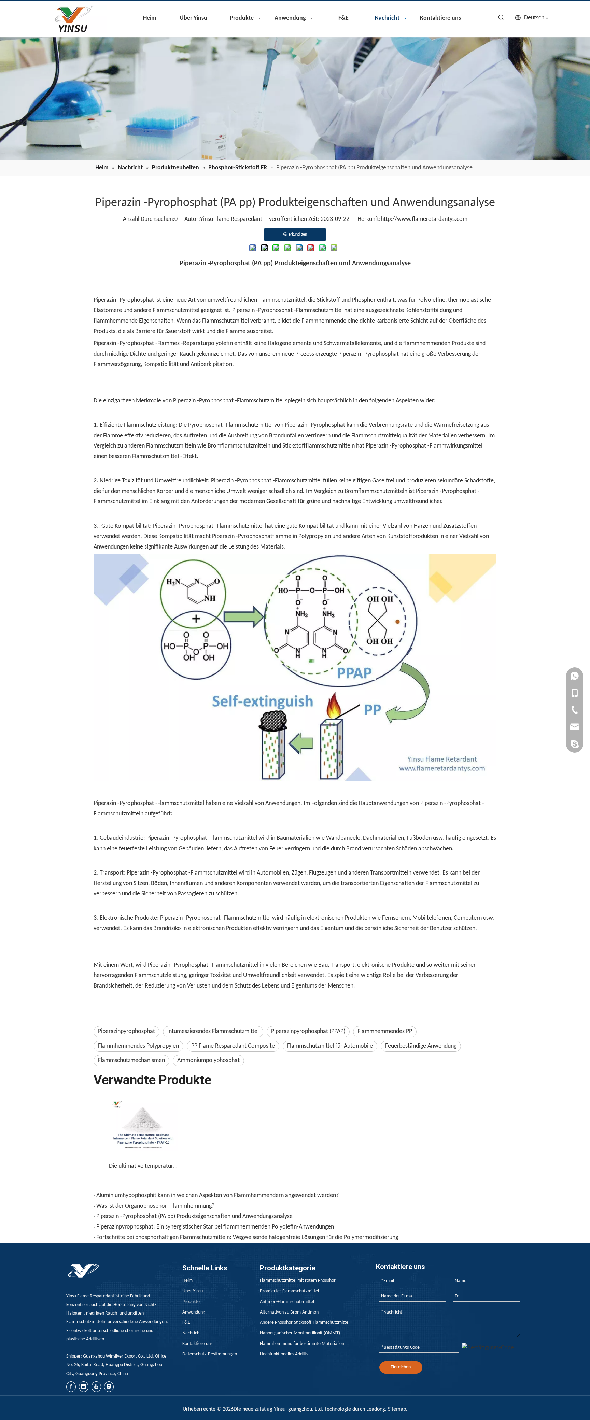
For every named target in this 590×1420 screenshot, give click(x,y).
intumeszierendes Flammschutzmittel (213, 1031)
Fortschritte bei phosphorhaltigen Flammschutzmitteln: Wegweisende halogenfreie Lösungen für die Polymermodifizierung (247, 1237)
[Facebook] (71, 1386)
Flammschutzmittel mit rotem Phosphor (298, 1280)
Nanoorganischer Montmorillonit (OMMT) (300, 1333)
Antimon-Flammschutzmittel (287, 1301)
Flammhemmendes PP (384, 1031)
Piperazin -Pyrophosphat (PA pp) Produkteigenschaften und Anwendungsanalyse (194, 1216)
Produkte (191, 1301)
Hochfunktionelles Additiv (284, 1354)
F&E (186, 1322)
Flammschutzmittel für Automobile (330, 1046)
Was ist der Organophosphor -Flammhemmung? (155, 1206)
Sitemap (397, 1409)
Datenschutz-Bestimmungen (209, 1354)
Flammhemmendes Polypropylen (138, 1046)
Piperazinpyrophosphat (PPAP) (308, 1031)
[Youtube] (96, 1386)
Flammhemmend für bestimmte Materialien (302, 1343)
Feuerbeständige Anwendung (420, 1046)
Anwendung (193, 1312)
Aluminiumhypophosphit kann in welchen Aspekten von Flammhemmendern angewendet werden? (217, 1195)
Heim (187, 1280)
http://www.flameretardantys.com (424, 219)
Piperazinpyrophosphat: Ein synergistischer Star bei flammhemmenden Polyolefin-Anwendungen (215, 1227)
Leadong (375, 1409)
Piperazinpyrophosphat (126, 1031)
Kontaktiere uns (197, 1343)
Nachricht (191, 1333)
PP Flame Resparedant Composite (233, 1046)
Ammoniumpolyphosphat (208, 1060)
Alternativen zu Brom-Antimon (289, 1312)
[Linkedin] (83, 1386)
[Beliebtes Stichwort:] (501, 18)
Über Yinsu (192, 1291)
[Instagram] (109, 1386)
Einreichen (401, 1367)
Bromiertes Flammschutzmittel (289, 1291)
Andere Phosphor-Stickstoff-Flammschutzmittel (304, 1322)
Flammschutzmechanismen (131, 1060)
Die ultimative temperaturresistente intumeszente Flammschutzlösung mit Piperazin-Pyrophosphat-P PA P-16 (143, 1166)
